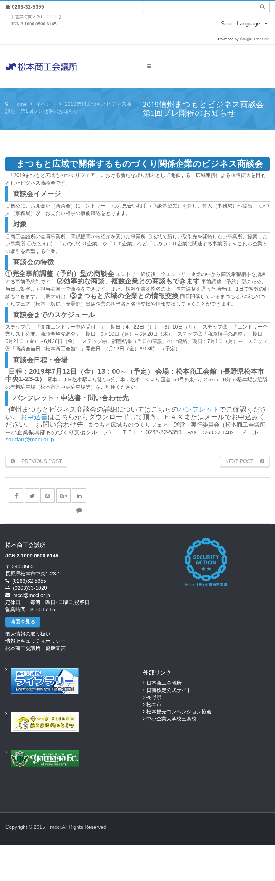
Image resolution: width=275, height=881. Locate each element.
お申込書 (34, 417)
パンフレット (198, 409)
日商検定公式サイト (169, 690)
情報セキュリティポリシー (35, 641)
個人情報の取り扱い (27, 634)
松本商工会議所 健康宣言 (35, 648)
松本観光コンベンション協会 (179, 711)
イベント (46, 104)
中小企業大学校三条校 (171, 719)
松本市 (153, 704)
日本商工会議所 (164, 683)
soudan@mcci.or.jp (29, 439)
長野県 (153, 697)
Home (20, 104)
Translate (261, 39)
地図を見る (22, 621)
